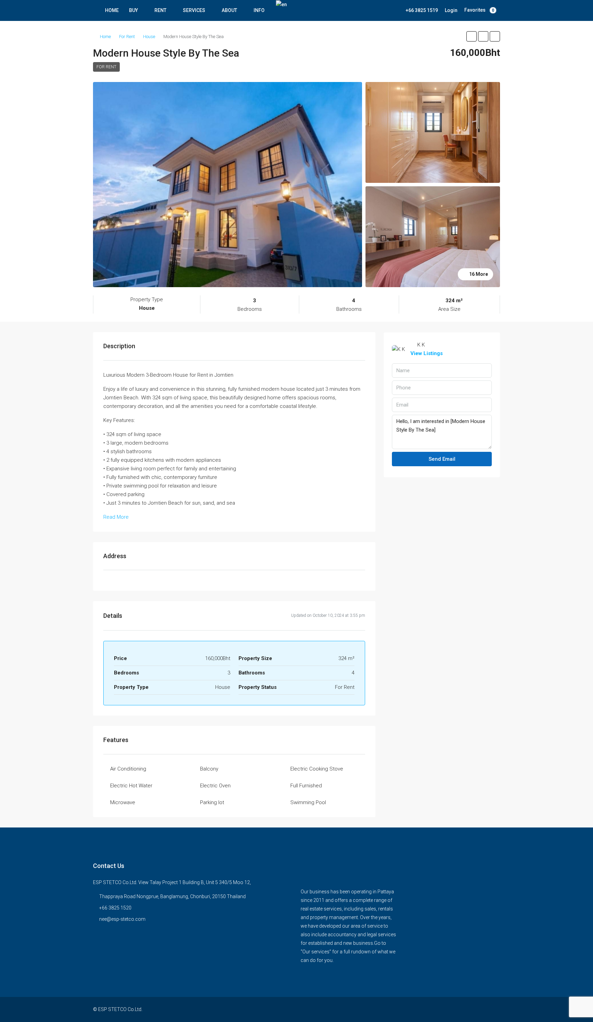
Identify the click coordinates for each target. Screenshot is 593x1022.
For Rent (127, 36)
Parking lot (212, 802)
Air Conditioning (128, 769)
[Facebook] (470, 1009)
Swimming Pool (308, 802)
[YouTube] (494, 1009)
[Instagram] (482, 1009)
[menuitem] (418, 10)
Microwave (122, 802)
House (149, 36)
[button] (471, 36)
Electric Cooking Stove (316, 769)
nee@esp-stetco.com (122, 919)
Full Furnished (306, 786)
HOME (112, 10)
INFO (259, 10)
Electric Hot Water (131, 786)
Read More (116, 517)
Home (105, 36)
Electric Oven (215, 786)
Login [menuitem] (451, 10)
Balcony (209, 769)
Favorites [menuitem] (479, 10)
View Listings (426, 353)
